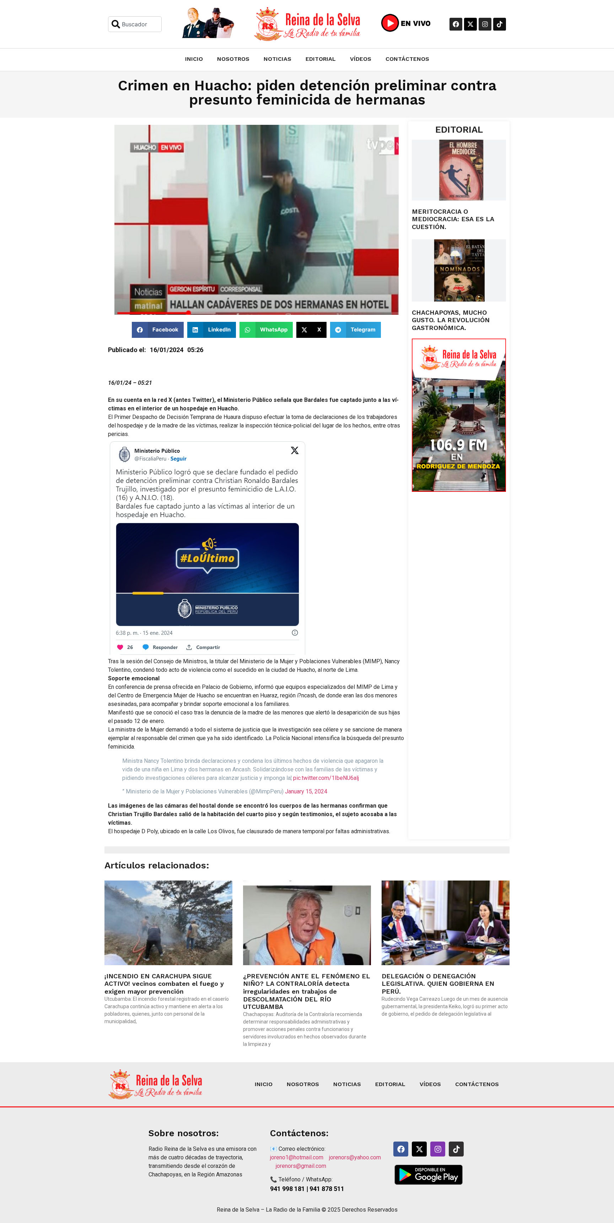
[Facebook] (455, 24)
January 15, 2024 (306, 791)
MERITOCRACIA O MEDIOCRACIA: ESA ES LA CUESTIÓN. (453, 219)
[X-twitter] (470, 24)
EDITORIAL (321, 58)
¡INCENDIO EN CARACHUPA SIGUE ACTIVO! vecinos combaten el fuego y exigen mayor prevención (164, 983)
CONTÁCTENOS (407, 58)
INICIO (194, 58)
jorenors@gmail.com (301, 1166)
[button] (158, 330)
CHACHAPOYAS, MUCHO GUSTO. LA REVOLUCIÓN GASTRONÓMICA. (451, 320)
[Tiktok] (499, 24)
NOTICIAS (277, 58)
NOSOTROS (233, 58)
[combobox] (135, 24)
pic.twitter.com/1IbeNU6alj (326, 778)
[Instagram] (485, 24)
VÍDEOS (360, 58)
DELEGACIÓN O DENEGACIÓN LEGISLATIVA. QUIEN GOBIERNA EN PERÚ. (438, 983)
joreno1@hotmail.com (299, 1157)
